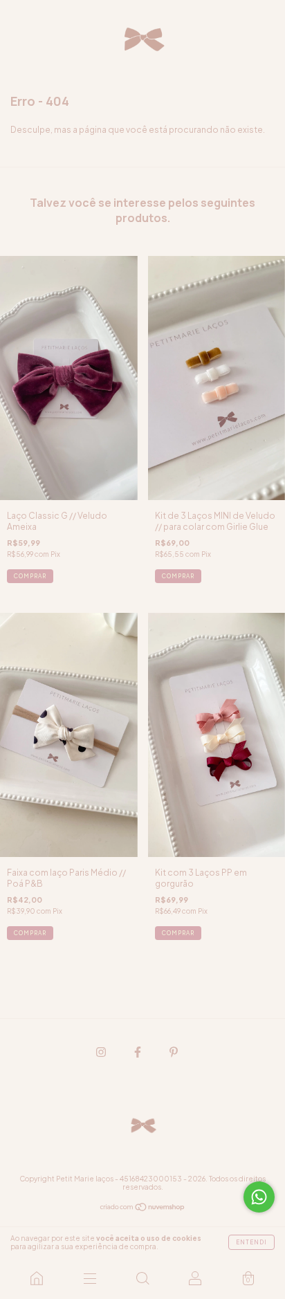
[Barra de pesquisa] (142, 1278)
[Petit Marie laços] (36, 1278)
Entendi (251, 1242)
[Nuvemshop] (143, 1209)
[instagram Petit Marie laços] (102, 1052)
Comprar (178, 933)
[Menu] (89, 1278)
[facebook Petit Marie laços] (138, 1052)
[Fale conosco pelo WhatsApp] (259, 1197)
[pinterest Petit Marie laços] (173, 1052)
